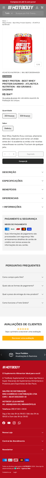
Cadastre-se (6, 472)
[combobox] (23, 13)
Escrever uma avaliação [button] (23, 338)
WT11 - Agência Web (23, 468)
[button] (42, 7)
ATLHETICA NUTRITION (10, 72)
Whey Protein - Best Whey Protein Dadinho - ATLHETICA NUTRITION (21, 24)
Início (4, 21)
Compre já (23, 161)
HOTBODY (26, 466)
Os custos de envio (9, 98)
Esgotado (31, 154)
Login (15, 472)
